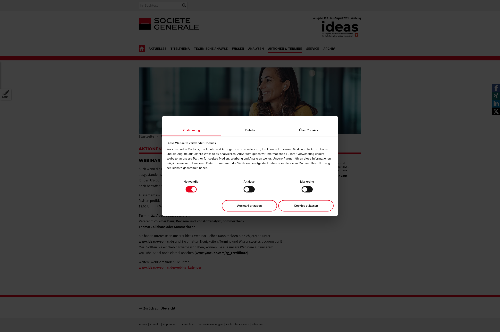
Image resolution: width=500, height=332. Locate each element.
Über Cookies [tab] (308, 130)
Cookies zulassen (306, 205)
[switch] (249, 189)
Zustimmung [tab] (191, 130)
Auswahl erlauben (249, 205)
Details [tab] (250, 130)
